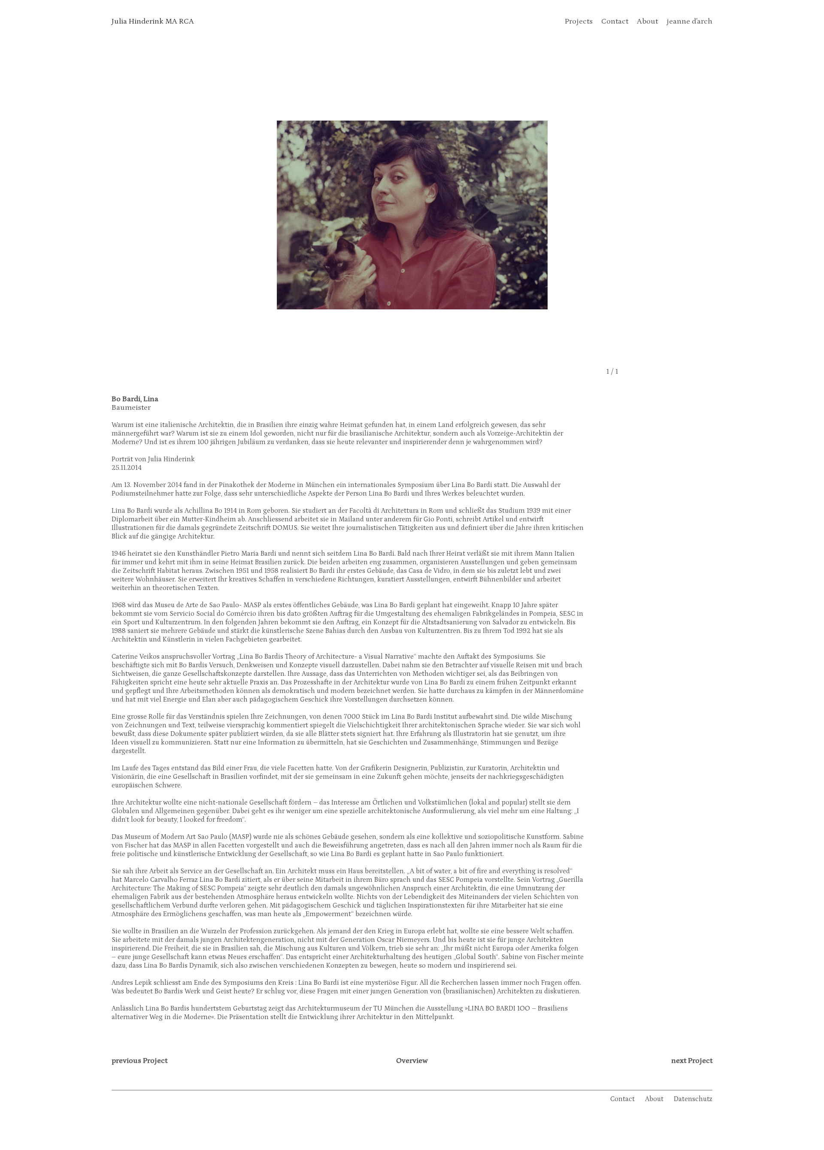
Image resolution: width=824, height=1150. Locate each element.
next (691, 1060)
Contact (614, 21)
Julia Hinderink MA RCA (153, 21)
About (647, 21)
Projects (579, 21)
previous (139, 1060)
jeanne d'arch (689, 21)
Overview (412, 1060)
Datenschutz (693, 1099)
